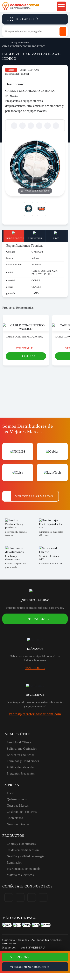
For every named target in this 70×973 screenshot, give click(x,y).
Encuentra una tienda (21, 754)
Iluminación (15, 862)
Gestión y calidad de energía (25, 856)
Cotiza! (28, 356)
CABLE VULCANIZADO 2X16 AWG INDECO (23, 46)
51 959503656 (20, 957)
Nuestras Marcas (18, 805)
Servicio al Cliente (19, 742)
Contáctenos (15, 818)
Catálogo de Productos (22, 811)
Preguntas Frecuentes (21, 773)
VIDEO (56, 238)
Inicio (3, 42)
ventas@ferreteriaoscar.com (29, 966)
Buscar (63, 31)
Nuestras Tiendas (18, 824)
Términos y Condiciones (23, 761)
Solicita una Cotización (22, 748)
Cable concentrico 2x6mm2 (25, 336)
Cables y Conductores (19, 42)
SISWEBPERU (35, 947)
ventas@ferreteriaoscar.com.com (35, 714)
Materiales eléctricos (20, 875)
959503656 (56, 563)
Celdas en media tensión (23, 850)
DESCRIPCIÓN (35, 238)
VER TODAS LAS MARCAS (34, 496)
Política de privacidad (21, 767)
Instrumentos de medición (24, 868)
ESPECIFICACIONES (14, 238)
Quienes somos (17, 799)
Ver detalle (24, 348)
